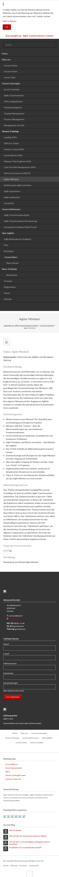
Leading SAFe (10, 137)
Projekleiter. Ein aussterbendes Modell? (25, 847)
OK (6, 27)
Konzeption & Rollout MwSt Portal (20, 227)
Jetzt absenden (12, 697)
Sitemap (8, 299)
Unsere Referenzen (11, 209)
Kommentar (8, 673)
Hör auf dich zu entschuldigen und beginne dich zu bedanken (29, 843)
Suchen (52, 45)
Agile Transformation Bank (16, 215)
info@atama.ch (15, 619)
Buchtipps (9, 251)
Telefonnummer (10, 663)
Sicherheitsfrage (10, 683)
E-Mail (7, 654)
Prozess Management (14, 119)
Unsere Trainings (10, 131)
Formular (8, 281)
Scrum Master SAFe (13, 155)
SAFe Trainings (15, 830)
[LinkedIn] (29, 307)
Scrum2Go (9, 203)
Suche (7, 293)
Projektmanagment (13, 107)
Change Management (14, 113)
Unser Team (9, 77)
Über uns (6, 59)
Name (7, 644)
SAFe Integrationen (13, 101)
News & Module (9, 269)
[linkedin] (30, 749)
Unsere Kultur (10, 65)
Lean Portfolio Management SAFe (20, 167)
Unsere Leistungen (11, 83)
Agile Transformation (14, 95)
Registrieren (10, 287)
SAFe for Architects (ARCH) (17, 173)
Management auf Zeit (14, 125)
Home (5, 53)
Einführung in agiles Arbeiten (17, 185)
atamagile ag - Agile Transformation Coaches (21, 325)
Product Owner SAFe (14, 149)
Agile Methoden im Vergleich (17, 239)
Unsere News (11, 257)
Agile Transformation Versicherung (20, 221)
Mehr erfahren (9, 21)
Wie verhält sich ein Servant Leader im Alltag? (27, 836)
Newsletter (12, 275)
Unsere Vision (10, 71)
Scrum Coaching (11, 89)
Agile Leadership (12, 197)
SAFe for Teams (11, 143)
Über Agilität (8, 233)
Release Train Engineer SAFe (17, 161)
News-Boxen (13, 263)
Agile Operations (12, 191)
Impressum (34, 865)
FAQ (6, 245)
